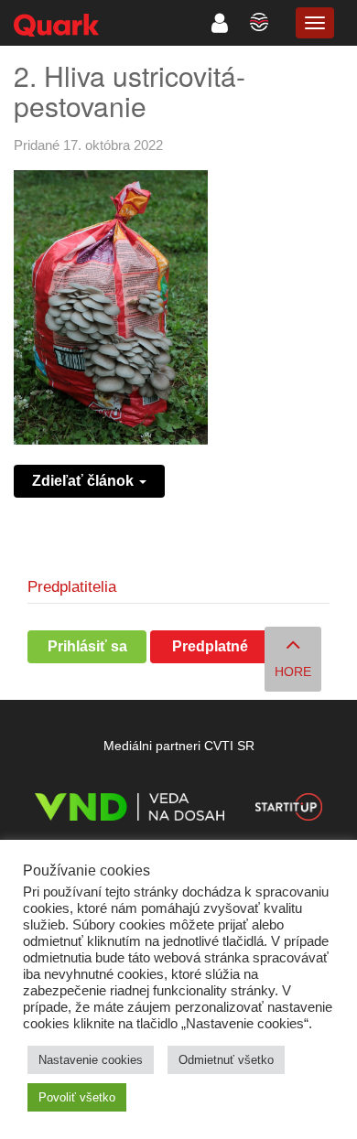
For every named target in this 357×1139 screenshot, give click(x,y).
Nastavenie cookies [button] (90, 1060)
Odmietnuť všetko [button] (226, 1060)
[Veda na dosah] (129, 810)
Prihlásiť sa (87, 646)
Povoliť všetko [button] (76, 1097)
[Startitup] (288, 810)
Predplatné (210, 646)
